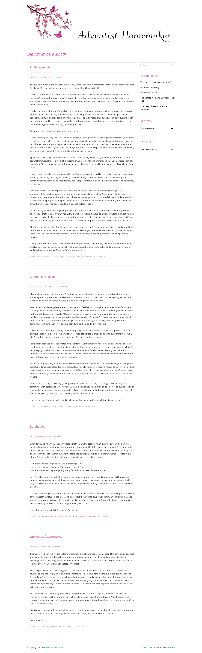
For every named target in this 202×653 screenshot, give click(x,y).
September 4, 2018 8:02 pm (40, 287)
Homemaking (44, 257)
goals (77, 257)
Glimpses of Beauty (149, 87)
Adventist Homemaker (54, 647)
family (69, 406)
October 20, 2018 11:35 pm (40, 77)
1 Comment (57, 77)
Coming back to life (43, 277)
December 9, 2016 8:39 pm (40, 547)
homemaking (86, 257)
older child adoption (92, 516)
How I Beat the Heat (149, 92)
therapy (96, 257)
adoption (70, 516)
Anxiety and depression (46, 536)
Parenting (52, 516)
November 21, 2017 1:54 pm (40, 436)
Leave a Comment (60, 287)
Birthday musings (42, 67)
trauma (103, 257)
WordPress (170, 647)
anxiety (63, 257)
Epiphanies (37, 426)
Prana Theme (146, 647)
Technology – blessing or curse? (155, 82)
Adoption (43, 516)
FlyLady (70, 257)
